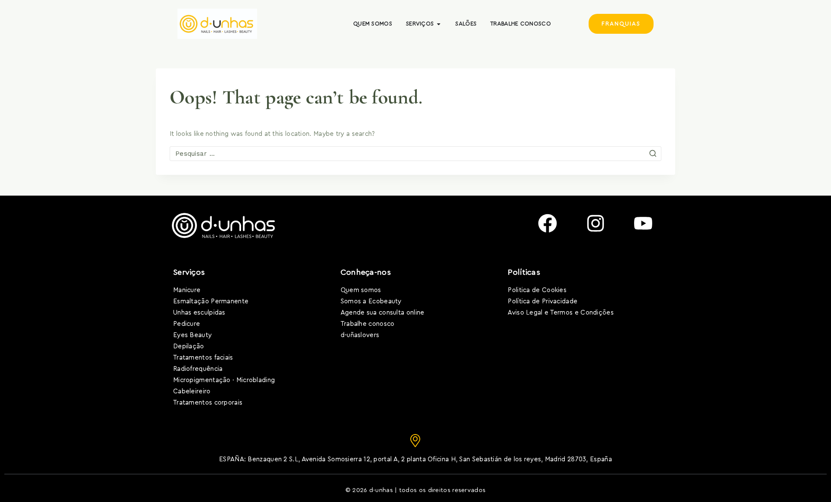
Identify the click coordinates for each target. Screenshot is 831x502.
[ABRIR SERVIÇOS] (438, 23)
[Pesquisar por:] (415, 154)
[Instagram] (596, 223)
